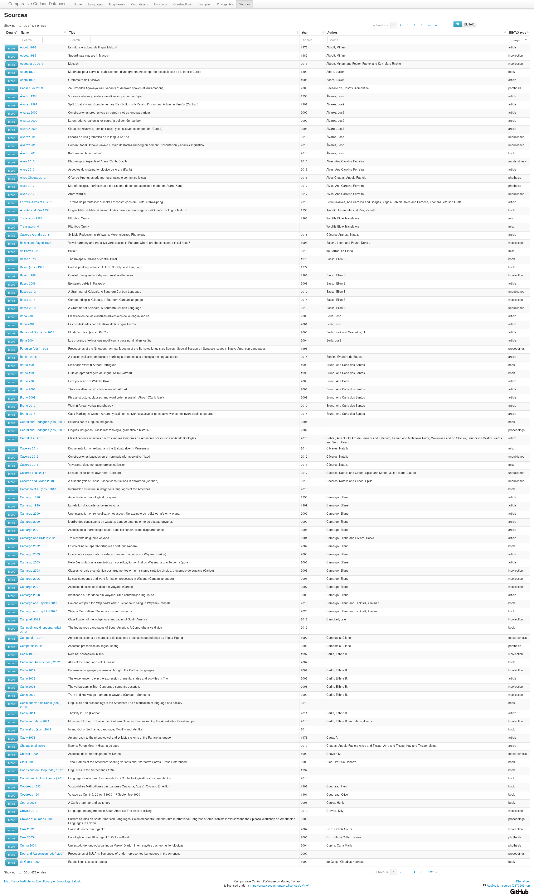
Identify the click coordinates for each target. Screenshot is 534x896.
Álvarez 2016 (28, 137)
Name (25, 32)
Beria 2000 (27, 316)
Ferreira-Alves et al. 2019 (37, 202)
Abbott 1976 (28, 47)
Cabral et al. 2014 (32, 438)
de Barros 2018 (30, 251)
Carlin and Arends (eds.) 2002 (40, 662)
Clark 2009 (27, 762)
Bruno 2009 (27, 397)
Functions (160, 4)
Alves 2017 (27, 186)
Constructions (182, 4)
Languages (95, 4)
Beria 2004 (27, 340)
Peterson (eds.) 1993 (34, 348)
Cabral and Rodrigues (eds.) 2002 (42, 430)
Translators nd (29, 226)
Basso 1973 (28, 259)
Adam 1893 (27, 72)
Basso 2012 (28, 291)
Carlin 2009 (27, 694)
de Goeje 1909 (30, 861)
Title (72, 32)
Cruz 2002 (27, 829)
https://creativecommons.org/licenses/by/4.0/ (279, 885)
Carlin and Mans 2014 (34, 721)
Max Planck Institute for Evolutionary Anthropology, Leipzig (42, 881)
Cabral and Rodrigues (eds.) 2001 (42, 422)
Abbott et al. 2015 (31, 63)
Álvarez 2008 (28, 129)
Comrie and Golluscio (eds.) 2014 (42, 778)
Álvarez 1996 (28, 96)
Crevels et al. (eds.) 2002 (36, 819)
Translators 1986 (31, 218)
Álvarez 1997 (28, 104)
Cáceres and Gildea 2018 (37, 481)
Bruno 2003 (27, 381)
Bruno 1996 (27, 365)
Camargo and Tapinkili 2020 (38, 611)
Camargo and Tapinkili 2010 (38, 603)
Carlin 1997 (27, 654)
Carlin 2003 (27, 678)
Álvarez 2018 (28, 145)
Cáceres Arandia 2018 (35, 234)
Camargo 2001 (30, 530)
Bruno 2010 (27, 405)
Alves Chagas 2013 (33, 177)
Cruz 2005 (27, 837)
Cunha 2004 (28, 845)
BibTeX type (517, 32)
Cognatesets (139, 4)
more (11, 48)
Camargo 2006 (30, 578)
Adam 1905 (27, 80)
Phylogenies (225, 4)
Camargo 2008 (30, 595)
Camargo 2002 (30, 546)
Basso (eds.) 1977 (32, 267)
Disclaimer (523, 881)
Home (78, 4)
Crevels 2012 (29, 811)
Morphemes (117, 4)
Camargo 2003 (30, 554)
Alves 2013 (27, 169)
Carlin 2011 (27, 713)
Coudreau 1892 (30, 786)
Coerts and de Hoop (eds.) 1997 (41, 770)
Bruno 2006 (27, 389)
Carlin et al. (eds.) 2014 (35, 729)
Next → (432, 25)
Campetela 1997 (31, 637)
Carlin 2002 (27, 670)
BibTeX (469, 24)
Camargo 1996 (30, 497)
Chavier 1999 (29, 754)
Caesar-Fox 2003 (31, 88)
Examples (204, 4)
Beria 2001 (27, 324)
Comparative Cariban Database (37, 3)
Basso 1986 (28, 275)
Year (305, 32)
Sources (244, 4)
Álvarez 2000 (28, 112)
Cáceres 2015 (29, 456)
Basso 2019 (28, 308)
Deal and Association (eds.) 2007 (42, 853)
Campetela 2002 (31, 646)
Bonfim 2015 (28, 356)
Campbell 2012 (30, 619)
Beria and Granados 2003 (37, 332)
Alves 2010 (27, 161)
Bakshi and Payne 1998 (35, 242)
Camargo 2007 (30, 587)
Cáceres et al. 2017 (33, 473)
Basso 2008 (28, 283)
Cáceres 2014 (29, 448)
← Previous (380, 25)
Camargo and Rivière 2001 (38, 538)
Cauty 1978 (27, 737)
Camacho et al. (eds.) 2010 (38, 489)
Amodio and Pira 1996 (34, 210)
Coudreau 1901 (30, 794)
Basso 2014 (28, 299)
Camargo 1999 (30, 505)
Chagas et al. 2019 (32, 745)
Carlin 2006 (27, 686)
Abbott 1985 (28, 55)
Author (332, 32)
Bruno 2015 (27, 413)
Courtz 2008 (28, 802)
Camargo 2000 (30, 513)
